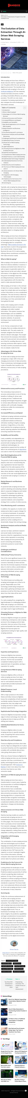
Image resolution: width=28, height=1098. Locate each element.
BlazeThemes (14, 1092)
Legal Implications (8, 146)
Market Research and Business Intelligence (11, 129)
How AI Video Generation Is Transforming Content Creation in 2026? (18, 1010)
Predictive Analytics (6, 971)
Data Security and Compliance (12, 165)
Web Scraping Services (19, 971)
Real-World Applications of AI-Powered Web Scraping (14, 125)
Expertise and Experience (10, 152)
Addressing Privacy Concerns (11, 140)
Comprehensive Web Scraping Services (14, 154)
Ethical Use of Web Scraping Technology (11, 143)
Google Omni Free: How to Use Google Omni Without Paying (7, 1053)
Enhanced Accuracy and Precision (12, 118)
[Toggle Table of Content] (24, 108)
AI (2, 24)
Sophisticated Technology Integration (14, 159)
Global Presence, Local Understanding (14, 156)
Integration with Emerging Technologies (11, 176)
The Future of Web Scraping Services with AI (14, 168)
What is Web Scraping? (9, 112)
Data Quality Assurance (7, 966)
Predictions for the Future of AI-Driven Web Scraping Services (13, 180)
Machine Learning (19, 968)
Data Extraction (17, 963)
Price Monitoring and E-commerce (13, 132)
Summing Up (7, 183)
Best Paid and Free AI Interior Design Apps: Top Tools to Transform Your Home (16, 1030)
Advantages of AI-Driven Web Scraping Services (14, 115)
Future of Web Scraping (7, 968)
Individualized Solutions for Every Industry (13, 162)
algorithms (23, 449)
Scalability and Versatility (10, 122)
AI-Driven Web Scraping (12, 960)
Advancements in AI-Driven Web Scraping (13, 172)
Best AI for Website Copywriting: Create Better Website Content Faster (17, 1001)
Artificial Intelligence (7, 91)
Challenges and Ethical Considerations (14, 138)
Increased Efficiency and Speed (12, 120)
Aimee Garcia (5, 42)
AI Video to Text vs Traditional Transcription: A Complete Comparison (17, 1020)
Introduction (6, 110)
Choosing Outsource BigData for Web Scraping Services (14, 149)
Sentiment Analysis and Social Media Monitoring (13, 135)
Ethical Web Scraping (19, 966)
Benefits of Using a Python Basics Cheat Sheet (20, 1081)
